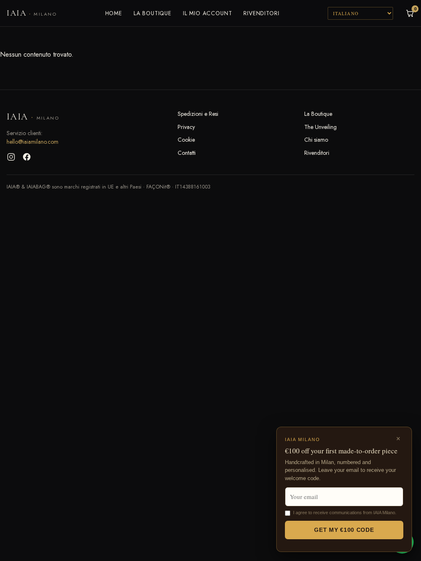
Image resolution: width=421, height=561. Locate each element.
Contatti (187, 153)
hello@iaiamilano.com (32, 142)
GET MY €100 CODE (344, 530)
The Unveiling (320, 127)
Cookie (186, 140)
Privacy (186, 127)
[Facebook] (26, 156)
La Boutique (152, 13)
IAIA (32, 13)
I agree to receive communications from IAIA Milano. (344, 512)
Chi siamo (316, 140)
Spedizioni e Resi (198, 114)
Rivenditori (261, 13)
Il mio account (207, 13)
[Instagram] (11, 156)
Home (113, 13)
